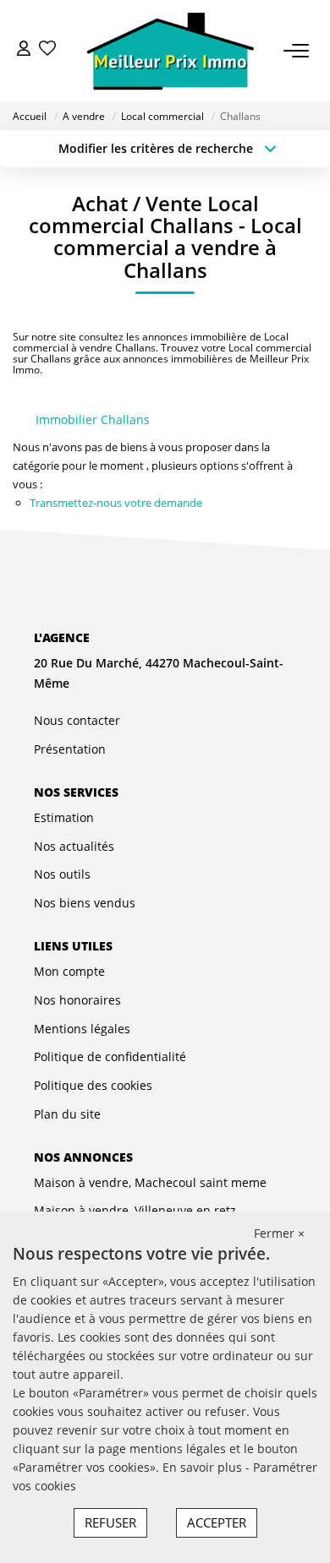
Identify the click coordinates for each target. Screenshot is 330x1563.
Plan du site (67, 1114)
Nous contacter (77, 720)
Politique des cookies (93, 1085)
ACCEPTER (216, 1522)
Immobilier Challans (93, 419)
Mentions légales (82, 1029)
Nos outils (62, 874)
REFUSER (110, 1522)
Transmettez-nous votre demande (116, 502)
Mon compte (69, 971)
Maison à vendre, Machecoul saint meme (150, 1182)
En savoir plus (203, 1467)
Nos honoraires (77, 1000)
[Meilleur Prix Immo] (170, 50)
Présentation (70, 749)
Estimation (64, 817)
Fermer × (279, 1233)
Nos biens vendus (84, 903)
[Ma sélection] (47, 50)
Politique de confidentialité (110, 1056)
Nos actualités (74, 846)
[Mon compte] (23, 50)
